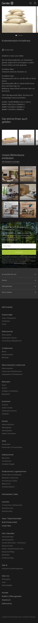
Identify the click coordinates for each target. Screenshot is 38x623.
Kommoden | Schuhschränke (12, 447)
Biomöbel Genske (17, 617)
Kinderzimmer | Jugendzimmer (14, 471)
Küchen (5, 421)
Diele (4, 441)
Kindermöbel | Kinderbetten (12, 475)
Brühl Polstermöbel (9, 522)
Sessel (4, 324)
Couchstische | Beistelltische (12, 341)
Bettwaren (6, 382)
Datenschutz (7, 603)
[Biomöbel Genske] (8, 3)
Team (4, 582)
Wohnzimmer (7, 331)
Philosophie (6, 579)
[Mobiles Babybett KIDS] (26, 137)
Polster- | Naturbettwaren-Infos (13, 549)
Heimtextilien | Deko (10, 494)
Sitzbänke (5, 414)
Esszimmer (6, 401)
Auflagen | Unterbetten (10, 391)
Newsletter (6, 555)
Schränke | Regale (8, 464)
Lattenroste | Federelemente (12, 371)
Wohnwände (6, 335)
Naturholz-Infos (7, 546)
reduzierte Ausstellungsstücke (12, 569)
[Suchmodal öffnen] (30, 3)
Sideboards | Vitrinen (9, 338)
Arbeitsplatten (7, 431)
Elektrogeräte (6, 428)
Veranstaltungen (8, 537)
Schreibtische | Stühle (9, 481)
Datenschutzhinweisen (20, 263)
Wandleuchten (7, 511)
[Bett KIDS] (10, 137)
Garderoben (6, 444)
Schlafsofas (6, 321)
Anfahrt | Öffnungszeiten (12, 596)
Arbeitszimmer (8, 455)
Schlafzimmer (7, 348)
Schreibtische (6, 461)
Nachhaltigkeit (7, 585)
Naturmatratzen (7, 368)
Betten (4, 352)
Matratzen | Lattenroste (10, 478)
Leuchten (5, 502)
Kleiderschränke (7, 355)
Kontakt (5, 593)
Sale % (4, 565)
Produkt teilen (9, 50)
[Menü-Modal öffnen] (35, 3)
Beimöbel (5, 357)
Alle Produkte (7, 307)
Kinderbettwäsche (8, 487)
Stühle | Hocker (7, 408)
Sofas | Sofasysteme (9, 318)
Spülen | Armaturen (9, 433)
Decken (4, 388)
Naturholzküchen (8, 424)
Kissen (4, 385)
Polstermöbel (7, 315)
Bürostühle (6, 458)
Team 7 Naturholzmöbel (11, 518)
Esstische (5, 405)
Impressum (6, 600)
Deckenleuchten (7, 508)
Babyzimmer (6, 484)
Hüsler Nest (6, 526)
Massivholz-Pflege (8, 552)
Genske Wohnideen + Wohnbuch (14, 543)
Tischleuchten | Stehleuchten (12, 505)
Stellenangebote (8, 540)
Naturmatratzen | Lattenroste (13, 365)
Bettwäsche (6, 394)
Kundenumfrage (8, 558)
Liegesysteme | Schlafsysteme (12, 374)
